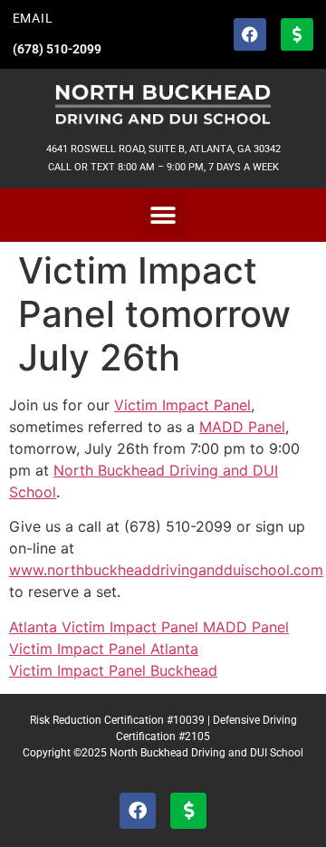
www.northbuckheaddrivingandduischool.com (166, 570)
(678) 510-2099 (57, 49)
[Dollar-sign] (297, 34)
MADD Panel (242, 427)
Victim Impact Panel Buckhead (113, 670)
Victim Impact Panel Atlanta (103, 649)
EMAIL (33, 18)
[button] (163, 215)
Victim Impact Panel (182, 405)
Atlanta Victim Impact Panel (106, 627)
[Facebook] (250, 34)
